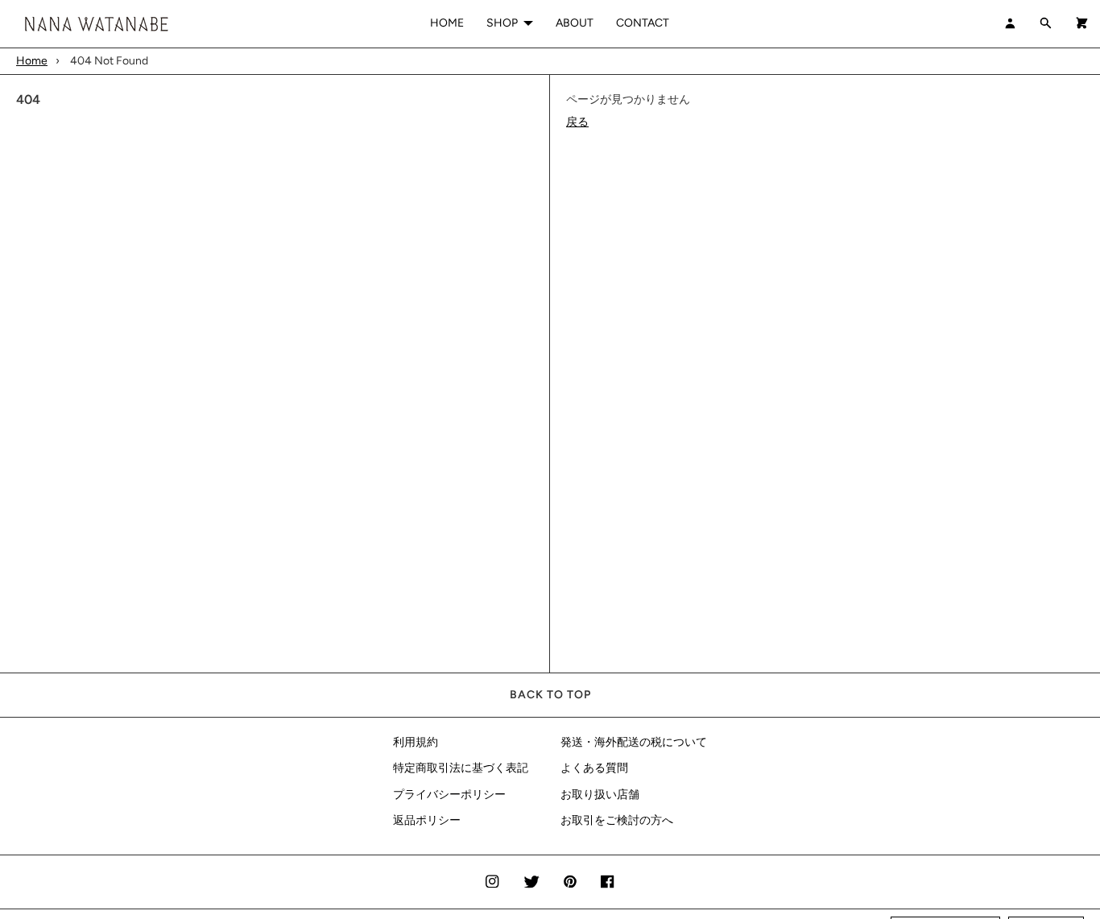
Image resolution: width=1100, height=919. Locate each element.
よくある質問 (594, 768)
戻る (577, 122)
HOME (447, 23)
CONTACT (642, 23)
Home (32, 61)
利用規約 (415, 742)
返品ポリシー (427, 820)
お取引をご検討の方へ (616, 820)
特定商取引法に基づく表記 (460, 768)
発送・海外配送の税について (633, 742)
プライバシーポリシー (449, 794)
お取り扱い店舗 (599, 794)
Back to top (550, 695)
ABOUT (574, 23)
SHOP (502, 23)
